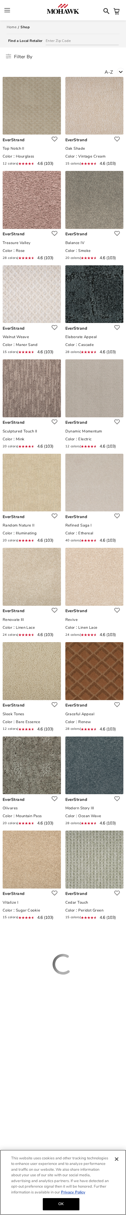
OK (61, 1204)
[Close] (116, 1159)
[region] (63, 1182)
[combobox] (115, 73)
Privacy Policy (73, 1192)
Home (12, 27)
